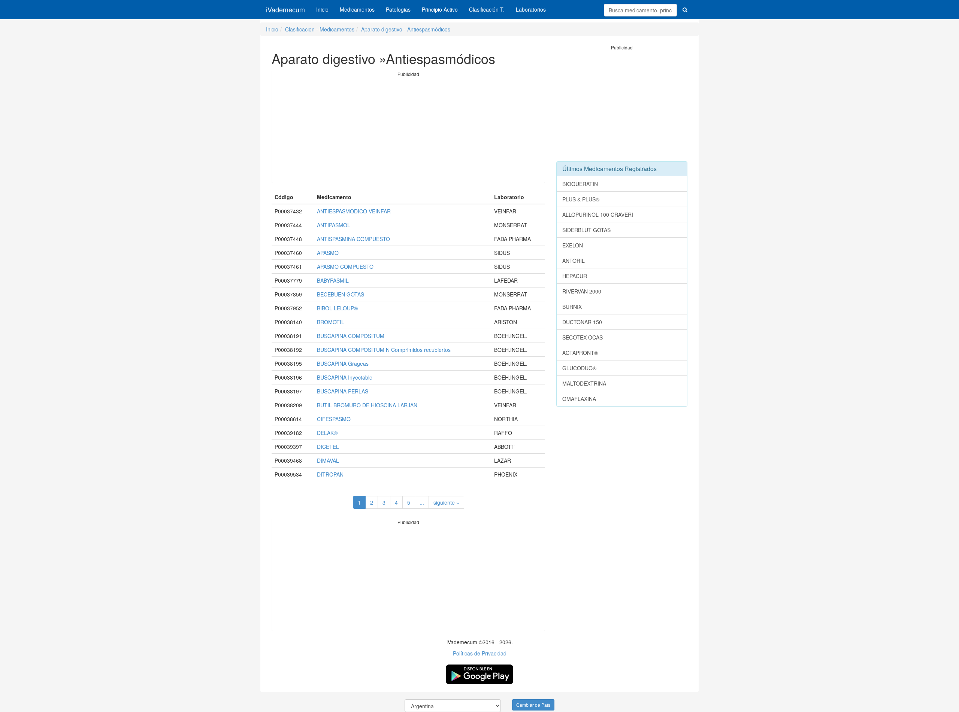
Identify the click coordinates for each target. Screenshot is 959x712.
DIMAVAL (328, 460)
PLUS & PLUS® (580, 199)
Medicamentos (357, 9)
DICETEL (328, 446)
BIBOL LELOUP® (337, 308)
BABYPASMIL (333, 280)
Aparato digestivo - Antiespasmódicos (405, 29)
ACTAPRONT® (580, 352)
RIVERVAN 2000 (581, 291)
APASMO (328, 252)
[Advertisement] (408, 129)
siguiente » (446, 502)
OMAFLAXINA (579, 398)
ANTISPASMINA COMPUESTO (353, 239)
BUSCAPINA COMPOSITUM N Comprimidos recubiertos (384, 349)
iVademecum (285, 9)
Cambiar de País (533, 705)
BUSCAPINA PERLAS (342, 391)
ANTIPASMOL (333, 225)
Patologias (398, 9)
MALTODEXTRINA (584, 383)
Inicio (322, 9)
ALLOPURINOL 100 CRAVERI (597, 214)
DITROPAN (330, 474)
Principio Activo (440, 9)
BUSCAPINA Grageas (343, 363)
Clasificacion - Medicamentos (319, 29)
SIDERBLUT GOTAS (586, 230)
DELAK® (327, 432)
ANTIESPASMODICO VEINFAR (354, 211)
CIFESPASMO (334, 419)
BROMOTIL (330, 322)
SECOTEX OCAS (582, 337)
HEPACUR (574, 276)
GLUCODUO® (579, 368)
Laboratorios (531, 9)
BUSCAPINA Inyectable (344, 377)
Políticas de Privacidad (479, 653)
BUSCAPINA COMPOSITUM (350, 336)
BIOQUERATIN (580, 184)
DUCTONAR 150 (582, 322)
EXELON (572, 245)
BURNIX (572, 306)
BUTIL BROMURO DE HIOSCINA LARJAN (367, 405)
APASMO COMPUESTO (345, 266)
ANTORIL (573, 260)
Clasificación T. (487, 9)
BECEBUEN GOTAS (340, 294)
